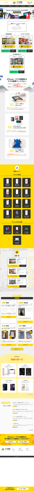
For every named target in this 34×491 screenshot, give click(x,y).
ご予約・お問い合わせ (13, 265)
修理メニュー (14, 449)
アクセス (22, 265)
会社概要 (27, 449)
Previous (3, 13)
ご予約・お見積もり (23, 488)
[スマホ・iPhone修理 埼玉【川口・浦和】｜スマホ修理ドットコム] (17, 2)
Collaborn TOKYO (31, 394)
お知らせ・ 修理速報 (30, 6)
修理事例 (20, 449)
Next (30, 13)
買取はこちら (29, 3)
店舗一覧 (11, 441)
